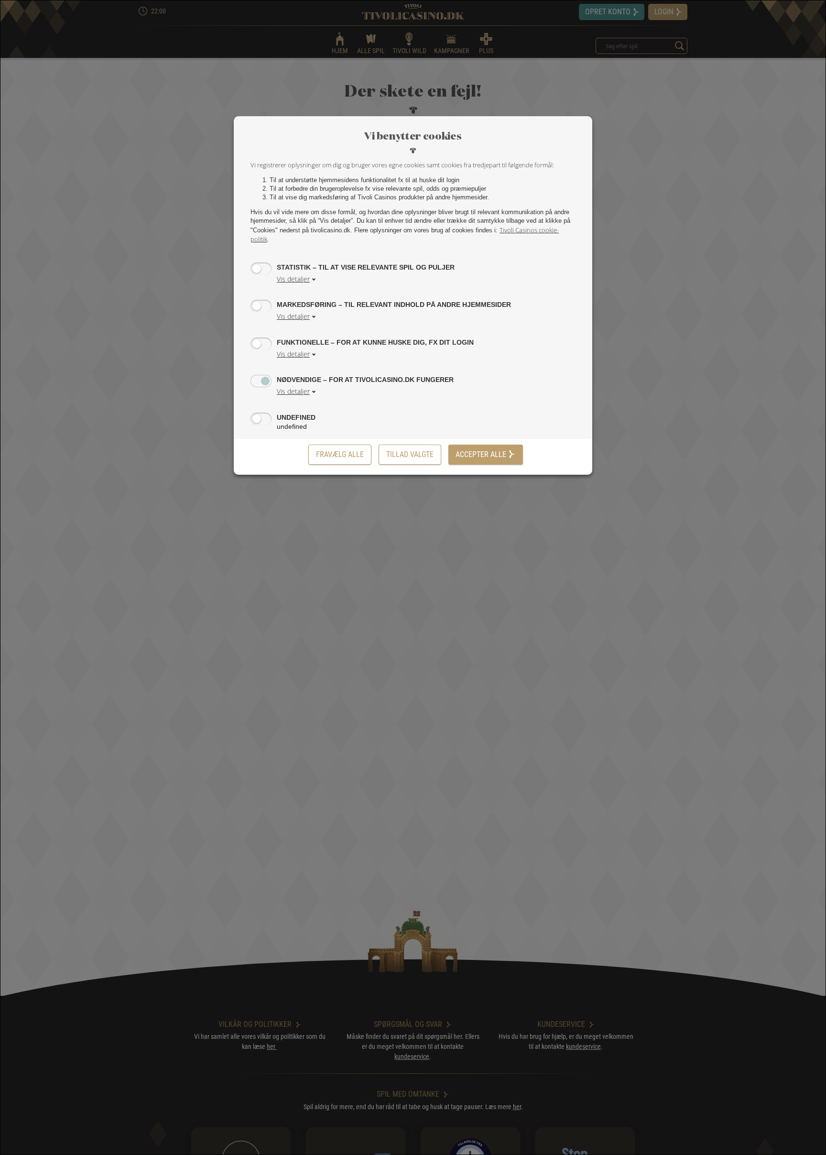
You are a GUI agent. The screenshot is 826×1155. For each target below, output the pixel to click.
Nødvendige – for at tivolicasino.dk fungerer (365, 379)
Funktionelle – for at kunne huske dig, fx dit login (375, 342)
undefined (296, 417)
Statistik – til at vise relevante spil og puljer (366, 267)
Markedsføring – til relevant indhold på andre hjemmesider (394, 304)
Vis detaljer (293, 278)
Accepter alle (481, 454)
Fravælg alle (340, 454)
